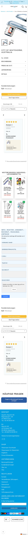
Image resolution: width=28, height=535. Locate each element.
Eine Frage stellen (14, 98)
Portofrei (6, 1)
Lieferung (15, 1)
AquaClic (16, 523)
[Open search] (3, 109)
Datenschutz (5, 484)
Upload (14, 289)
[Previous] (4, 115)
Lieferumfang (6, 70)
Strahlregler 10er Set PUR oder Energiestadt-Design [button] (12, 148)
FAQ (2, 470)
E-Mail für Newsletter (7, 501)
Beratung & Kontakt (7, 462)
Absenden (5, 296)
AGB (2, 489)
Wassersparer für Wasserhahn (10, 450)
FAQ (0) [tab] (20, 104)
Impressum (4, 482)
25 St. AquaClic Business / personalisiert (21, 189)
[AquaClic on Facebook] (2, 439)
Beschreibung (6, 61)
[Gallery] (14, 30)
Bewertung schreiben (14, 94)
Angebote (4, 453)
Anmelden (14, 508)
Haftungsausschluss (7, 492)
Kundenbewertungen (7, 465)
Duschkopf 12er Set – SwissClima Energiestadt (20, 212)
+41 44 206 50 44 (9, 420)
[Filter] (7, 109)
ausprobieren (15, 3)
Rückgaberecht (5, 487)
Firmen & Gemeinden (7, 455)
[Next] (24, 115)
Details (4, 74)
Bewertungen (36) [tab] (7, 104)
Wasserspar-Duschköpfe (8, 448)
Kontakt (3, 477)
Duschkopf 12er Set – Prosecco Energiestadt (7, 212)
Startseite (3, 11)
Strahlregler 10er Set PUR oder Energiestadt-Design (7, 189)
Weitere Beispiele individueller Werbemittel (14, 173)
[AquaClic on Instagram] (4, 439)
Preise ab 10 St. (6, 66)
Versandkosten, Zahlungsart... (9, 479)
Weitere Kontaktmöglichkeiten (10, 436)
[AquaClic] (14, 7)
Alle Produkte (10, 11)
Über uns (4, 467)
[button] (8, 142)
